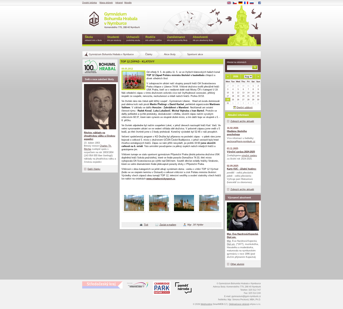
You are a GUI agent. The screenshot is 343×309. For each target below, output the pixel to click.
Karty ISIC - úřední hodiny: (241, 169)
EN (230, 3)
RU (253, 3)
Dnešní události (245, 107)
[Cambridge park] (183, 288)
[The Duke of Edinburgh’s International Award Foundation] (137, 285)
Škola (93, 38)
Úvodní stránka (89, 3)
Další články (94, 169)
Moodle (128, 3)
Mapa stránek (106, 3)
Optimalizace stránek (239, 304)
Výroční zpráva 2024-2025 (241, 151)
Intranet (119, 3)
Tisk (146, 224)
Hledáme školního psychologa (237, 133)
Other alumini (237, 264)
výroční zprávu (249, 155)
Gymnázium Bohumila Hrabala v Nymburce (111, 54)
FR (247, 3)
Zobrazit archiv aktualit (242, 121)
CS (236, 3)
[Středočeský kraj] (102, 284)
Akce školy (170, 54)
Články (148, 54)
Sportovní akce (195, 54)
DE (241, 3)
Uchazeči (133, 38)
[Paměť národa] (162, 288)
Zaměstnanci (177, 38)
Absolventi (203, 38)
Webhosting (206, 304)
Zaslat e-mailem (168, 224)
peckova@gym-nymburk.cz (241, 141)
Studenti (114, 38)
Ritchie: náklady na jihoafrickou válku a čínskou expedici (99, 135)
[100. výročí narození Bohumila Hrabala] (100, 67)
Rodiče (153, 38)
